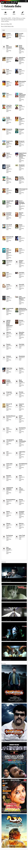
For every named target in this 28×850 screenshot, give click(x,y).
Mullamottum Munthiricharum (23, 309)
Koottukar (21, 344)
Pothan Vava (21, 416)
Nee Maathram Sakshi (21, 119)
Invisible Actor (21, 34)
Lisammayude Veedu (9, 309)
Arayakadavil (9, 57)
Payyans (8, 344)
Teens (20, 248)
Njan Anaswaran (9, 46)
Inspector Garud (21, 404)
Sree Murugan (8, 548)
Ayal (20, 236)
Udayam (8, 523)
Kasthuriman (9, 535)
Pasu (7, 93)
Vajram (8, 511)
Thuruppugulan (10, 440)
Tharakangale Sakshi (9, 201)
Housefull (21, 284)
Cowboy (8, 284)
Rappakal (8, 475)
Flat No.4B (9, 224)
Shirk (20, 69)
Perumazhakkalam (10, 499)
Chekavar (8, 356)
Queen (8, 81)
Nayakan (21, 368)
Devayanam (9, 129)
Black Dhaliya (21, 380)
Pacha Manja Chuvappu (21, 47)
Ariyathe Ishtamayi (21, 177)
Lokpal (8, 296)
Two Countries (8, 177)
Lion (7, 451)
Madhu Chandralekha (22, 440)
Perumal (21, 392)
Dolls (7, 272)
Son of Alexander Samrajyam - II (22, 202)
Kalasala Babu (12, 6)
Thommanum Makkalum (9, 488)
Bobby (20, 105)
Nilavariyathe (22, 81)
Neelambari (22, 356)
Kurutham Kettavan (8, 213)
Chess (7, 428)
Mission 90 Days (9, 404)
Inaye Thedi (22, 535)
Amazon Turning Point (8, 166)
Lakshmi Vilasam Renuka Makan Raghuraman (9, 323)
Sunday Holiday (8, 118)
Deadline (8, 33)
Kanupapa (21, 129)
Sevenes (21, 320)
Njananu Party (21, 213)
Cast (3, 30)
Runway (21, 499)
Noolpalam (21, 165)
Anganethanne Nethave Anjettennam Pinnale (22, 155)
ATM (7, 189)
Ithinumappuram (23, 189)
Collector (8, 332)
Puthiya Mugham (8, 380)
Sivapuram (21, 141)
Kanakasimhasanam (11, 416)
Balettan (21, 523)
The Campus (21, 488)
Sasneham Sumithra (21, 512)
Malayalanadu (9, 236)
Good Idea (21, 272)
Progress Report (21, 261)
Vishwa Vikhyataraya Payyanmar (22, 95)
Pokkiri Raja (9, 368)
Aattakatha (9, 260)
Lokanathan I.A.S (22, 452)
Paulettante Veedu (9, 141)
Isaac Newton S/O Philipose (22, 298)
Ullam (20, 475)
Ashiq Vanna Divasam (22, 58)
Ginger (20, 224)
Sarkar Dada (9, 463)
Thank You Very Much (9, 106)
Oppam (8, 153)
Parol (7, 69)
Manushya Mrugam (21, 333)
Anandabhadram (23, 463)
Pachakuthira (22, 428)
